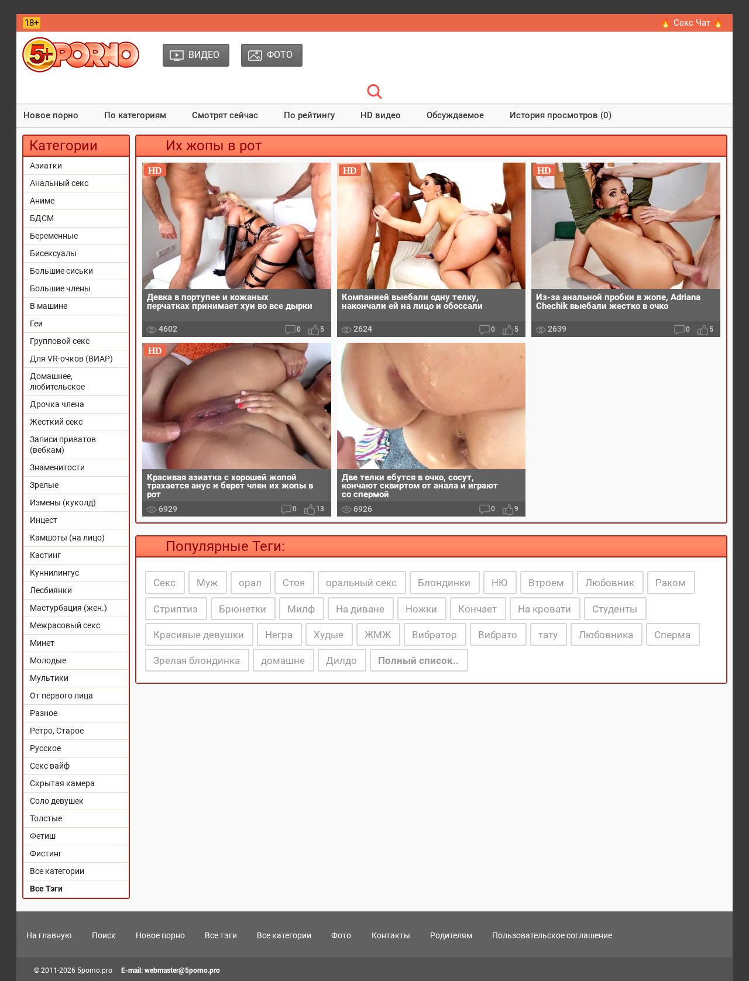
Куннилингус (54, 572)
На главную (48, 935)
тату (548, 635)
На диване (360, 609)
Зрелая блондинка (196, 660)
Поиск (104, 935)
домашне (283, 660)
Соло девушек (57, 801)
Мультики (49, 678)
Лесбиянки (51, 590)
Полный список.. (418, 660)
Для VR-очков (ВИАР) (71, 358)
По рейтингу (309, 115)
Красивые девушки (198, 635)
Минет (42, 643)
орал (250, 582)
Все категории (57, 871)
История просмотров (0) (560, 115)
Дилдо (341, 660)
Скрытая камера (62, 783)
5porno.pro (94, 970)
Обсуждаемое (455, 115)
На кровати (544, 609)
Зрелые (44, 485)
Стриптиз (175, 609)
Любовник (609, 582)
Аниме (42, 200)
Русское (45, 748)
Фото (341, 935)
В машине (48, 306)
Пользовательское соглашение (552, 935)
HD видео (380, 115)
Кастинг (45, 555)
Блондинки (444, 582)
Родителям (451, 935)
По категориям (135, 115)
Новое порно (50, 115)
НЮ (499, 582)
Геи (36, 323)
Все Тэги (46, 888)
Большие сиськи (61, 271)
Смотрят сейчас (225, 115)
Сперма (672, 635)
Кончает (477, 609)
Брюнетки (242, 609)
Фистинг (46, 853)
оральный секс (361, 582)
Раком (670, 582)
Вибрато (497, 635)
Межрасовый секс (65, 625)
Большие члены (60, 288)
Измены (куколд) (63, 502)
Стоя (294, 582)
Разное (43, 713)
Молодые (48, 660)
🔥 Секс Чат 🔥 (692, 23)
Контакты (391, 935)
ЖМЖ (378, 635)
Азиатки (46, 165)
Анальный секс (59, 183)
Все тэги (221, 935)
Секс (164, 582)
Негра (279, 635)
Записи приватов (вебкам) (63, 445)
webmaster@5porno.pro (182, 970)
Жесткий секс (56, 421)
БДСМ (42, 218)
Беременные (54, 235)
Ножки (421, 609)
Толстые (46, 818)
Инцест (43, 520)
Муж (207, 582)
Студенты (614, 609)
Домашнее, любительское (57, 381)
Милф (301, 609)
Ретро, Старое (57, 730)
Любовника (606, 635)
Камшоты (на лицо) (67, 537)
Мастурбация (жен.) (68, 607)
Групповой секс (60, 341)
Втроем (546, 582)
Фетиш (43, 836)
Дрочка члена (57, 404)
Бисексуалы (53, 253)
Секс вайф (50, 765)
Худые (328, 635)
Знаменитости (57, 467)
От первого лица (61, 695)
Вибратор (434, 635)
